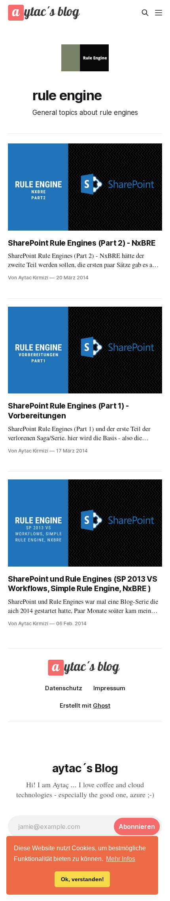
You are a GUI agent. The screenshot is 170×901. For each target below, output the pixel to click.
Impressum (109, 688)
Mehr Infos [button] (120, 858)
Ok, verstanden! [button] (82, 879)
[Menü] (158, 12)
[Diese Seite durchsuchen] (145, 12)
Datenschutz (63, 688)
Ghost (101, 705)
